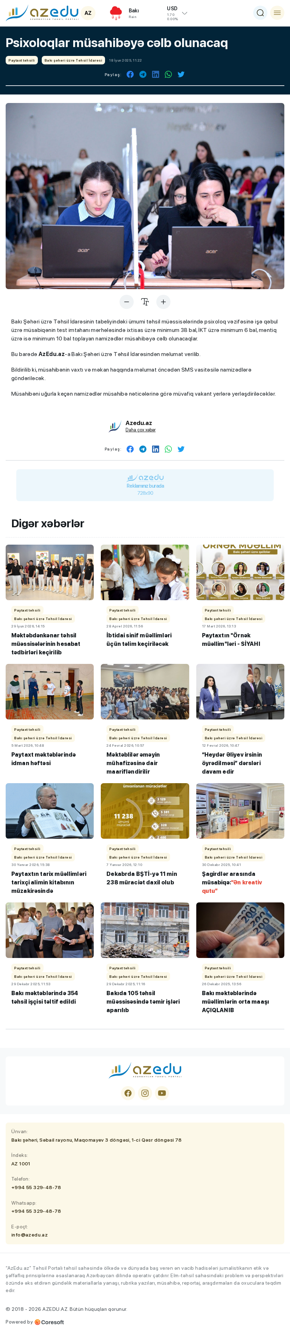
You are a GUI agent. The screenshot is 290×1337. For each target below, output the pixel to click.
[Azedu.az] (42, 12)
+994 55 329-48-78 (36, 1187)
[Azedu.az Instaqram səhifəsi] (145, 1093)
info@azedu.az (29, 1235)
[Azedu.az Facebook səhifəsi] (128, 1093)
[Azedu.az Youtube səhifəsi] (162, 1093)
